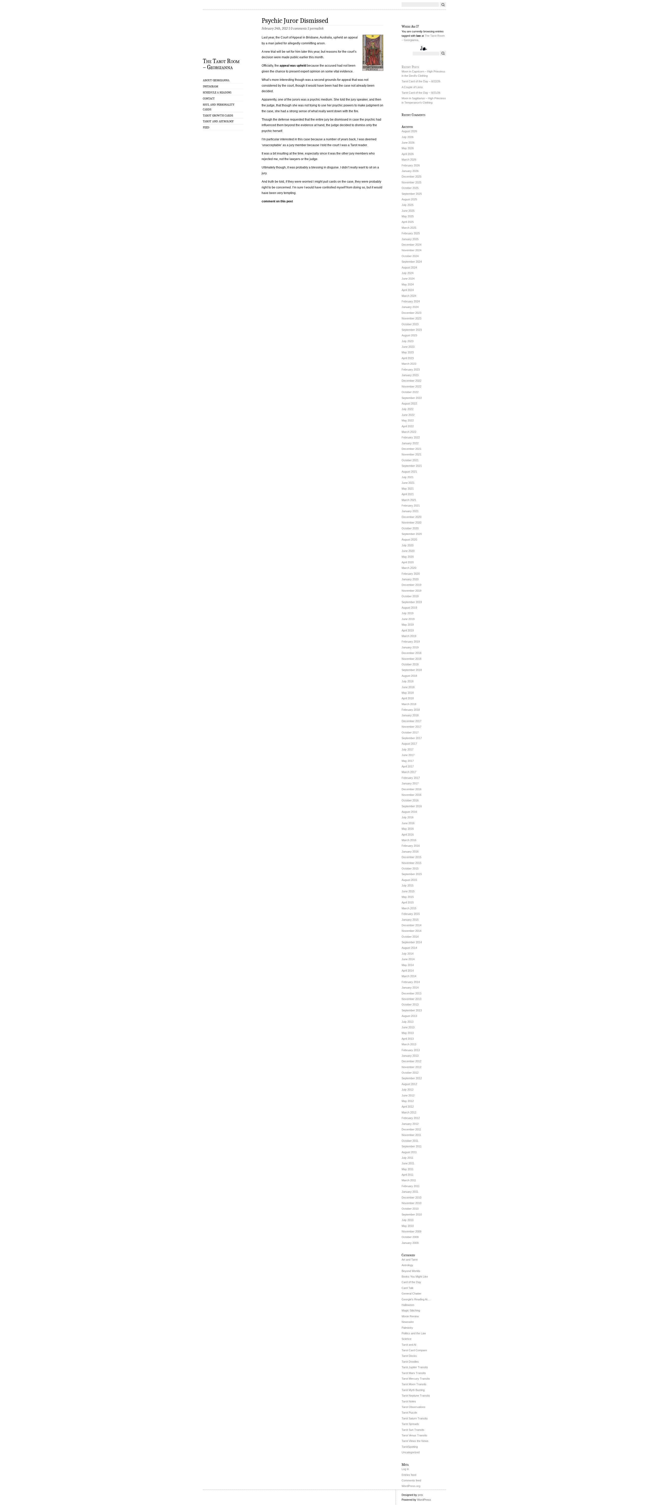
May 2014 (408, 965)
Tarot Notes (409, 1401)
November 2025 (411, 182)
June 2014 (408, 959)
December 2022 (411, 380)
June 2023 (408, 346)
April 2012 (408, 1106)
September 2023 (412, 329)
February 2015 (411, 913)
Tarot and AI (409, 1344)
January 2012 (410, 1123)
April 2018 (408, 698)
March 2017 (409, 772)
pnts (420, 1494)
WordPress (424, 1499)
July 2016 (407, 817)
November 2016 (411, 794)
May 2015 (408, 896)
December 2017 (411, 721)
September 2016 (412, 806)
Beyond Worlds (411, 1270)
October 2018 (410, 664)
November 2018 (411, 658)
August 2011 (409, 1152)
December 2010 (411, 1197)
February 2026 (411, 165)
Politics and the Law (414, 1333)
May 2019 (408, 624)
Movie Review (410, 1316)
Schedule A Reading (217, 92)
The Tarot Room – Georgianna (221, 63)
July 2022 (407, 409)
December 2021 (411, 448)
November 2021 (411, 454)
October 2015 (410, 868)
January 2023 (410, 375)
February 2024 (411, 301)
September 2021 (412, 465)
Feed (206, 127)
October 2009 (410, 1237)
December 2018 (411, 652)
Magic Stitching (411, 1310)
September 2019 (412, 602)
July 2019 (407, 613)
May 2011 (407, 1169)
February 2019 (411, 641)
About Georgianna (216, 80)
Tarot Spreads (410, 1423)
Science (406, 1338)
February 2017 (411, 777)
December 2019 (411, 584)
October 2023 (410, 324)
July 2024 (407, 273)
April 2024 (408, 290)
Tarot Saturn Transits (415, 1418)
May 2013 (408, 1032)
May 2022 (408, 420)
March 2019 (409, 636)
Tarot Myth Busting (413, 1390)
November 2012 (411, 1067)
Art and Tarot (410, 1259)
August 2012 (409, 1084)
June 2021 (408, 482)
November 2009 (411, 1231)
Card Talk (407, 1287)
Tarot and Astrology (218, 121)
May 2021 (408, 488)
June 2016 (408, 823)
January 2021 (410, 511)
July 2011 (407, 1157)
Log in (405, 1469)
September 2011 (412, 1146)
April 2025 (408, 221)
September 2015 (412, 874)
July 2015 (407, 885)
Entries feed (409, 1474)
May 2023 (408, 352)
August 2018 (409, 675)
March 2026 (409, 159)
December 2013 (411, 993)
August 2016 (409, 811)
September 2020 (412, 533)
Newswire (408, 1321)
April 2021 (408, 494)
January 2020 (410, 579)
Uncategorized (411, 1452)
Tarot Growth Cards (218, 115)
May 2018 (408, 692)
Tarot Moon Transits (414, 1384)
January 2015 (410, 919)
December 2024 (411, 244)
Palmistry (407, 1327)
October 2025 (410, 187)
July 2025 (407, 204)
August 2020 (409, 539)
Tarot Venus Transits (414, 1435)
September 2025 (412, 193)
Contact (209, 98)
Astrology (407, 1265)
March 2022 (409, 431)
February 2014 (411, 981)
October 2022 (410, 392)
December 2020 (411, 516)
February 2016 (411, 845)
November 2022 (411, 386)
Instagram (210, 86)
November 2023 (411, 318)
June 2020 (408, 550)
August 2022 (409, 403)
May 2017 (408, 760)
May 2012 (408, 1101)
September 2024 (412, 261)
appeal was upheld (293, 65)
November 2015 (411, 862)
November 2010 (411, 1203)
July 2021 (407, 477)
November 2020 (411, 522)
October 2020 (410, 528)
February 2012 (411, 1118)
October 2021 (410, 460)
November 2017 (411, 726)
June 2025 (408, 210)
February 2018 (411, 709)
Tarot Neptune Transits (416, 1395)
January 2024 (410, 306)
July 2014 (407, 953)
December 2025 (411, 176)
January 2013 (410, 1055)
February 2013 (411, 1050)
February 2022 (411, 437)
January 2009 (410, 1242)
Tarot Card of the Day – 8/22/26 (421, 81)
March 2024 (409, 295)
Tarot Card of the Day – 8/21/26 (421, 92)
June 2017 (408, 755)
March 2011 (409, 1180)
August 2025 (409, 199)
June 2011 (408, 1163)
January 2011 (410, 1191)
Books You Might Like (415, 1276)
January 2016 (410, 851)
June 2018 (408, 687)
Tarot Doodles (410, 1361)
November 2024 (411, 250)
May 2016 (408, 828)
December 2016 (411, 789)
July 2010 (407, 1220)
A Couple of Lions (412, 87)
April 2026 (408, 154)
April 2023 (408, 358)
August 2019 (409, 607)
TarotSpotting (410, 1446)
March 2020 (409, 567)
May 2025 (408, 216)
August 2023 (409, 335)
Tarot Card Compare (414, 1350)
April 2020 (408, 562)
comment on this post (277, 201)
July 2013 (407, 1021)
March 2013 (409, 1044)
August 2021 (409, 471)
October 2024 (410, 256)
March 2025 (409, 227)
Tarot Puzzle (409, 1412)
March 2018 (409, 704)
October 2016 (410, 800)
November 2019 (411, 590)
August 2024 (409, 267)
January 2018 (410, 715)
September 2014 (412, 942)
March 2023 (409, 363)
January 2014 (410, 987)
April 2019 (408, 630)
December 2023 (411, 312)
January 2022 (410, 443)
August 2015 (409, 879)
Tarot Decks (409, 1355)
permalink (316, 28)
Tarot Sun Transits (413, 1429)
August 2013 (409, 1015)
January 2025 (410, 239)
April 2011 (407, 1174)
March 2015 (409, 908)
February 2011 (411, 1186)
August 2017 (409, 743)
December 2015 (411, 857)
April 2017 (408, 766)
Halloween (408, 1304)
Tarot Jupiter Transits (415, 1367)
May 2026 (408, 148)
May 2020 (408, 556)
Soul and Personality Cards (219, 107)
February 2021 (411, 505)
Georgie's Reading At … (416, 1299)
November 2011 (411, 1134)
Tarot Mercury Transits (416, 1378)
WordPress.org (411, 1486)
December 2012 (411, 1061)
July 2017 (407, 749)
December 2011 (411, 1129)
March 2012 (409, 1112)
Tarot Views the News (415, 1440)
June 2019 (408, 619)
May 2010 (408, 1225)
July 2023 (407, 341)
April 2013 (408, 1038)
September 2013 (412, 1010)
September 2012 (412, 1078)
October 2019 (410, 596)
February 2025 (411, 233)
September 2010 (412, 1214)
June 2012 (408, 1095)
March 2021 (409, 499)
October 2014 (410, 936)
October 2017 (410, 732)
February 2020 (411, 573)
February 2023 (411, 369)
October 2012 (410, 1072)
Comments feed (411, 1480)
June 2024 (408, 278)
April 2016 (408, 834)
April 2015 (408, 902)
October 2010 (410, 1208)
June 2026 (408, 142)
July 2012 (407, 1089)
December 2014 (411, 925)
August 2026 (409, 131)
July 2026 (407, 137)
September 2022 (412, 397)
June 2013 (408, 1027)
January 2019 (410, 647)
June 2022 (408, 414)
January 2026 (410, 170)
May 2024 (408, 284)
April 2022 (408, 426)
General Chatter (411, 1293)
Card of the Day (411, 1282)
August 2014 (409, 947)
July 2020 (407, 545)
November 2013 (411, 998)
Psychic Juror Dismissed (295, 21)
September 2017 (412, 738)
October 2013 (410, 1004)
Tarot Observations (413, 1406)
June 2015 (408, 891)
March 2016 (409, 840)
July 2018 (407, 681)
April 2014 (408, 970)
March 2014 (409, 976)
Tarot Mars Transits (414, 1373)
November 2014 (411, 930)
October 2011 (410, 1140)
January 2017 (410, 783)
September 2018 (412, 669)
